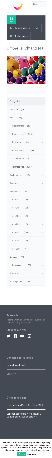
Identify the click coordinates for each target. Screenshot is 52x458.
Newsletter (14, 191)
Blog (11, 117)
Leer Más (31, 454)
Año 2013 (16, 199)
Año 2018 (16, 240)
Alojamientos (18, 126)
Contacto (11, 373)
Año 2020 (13, 109)
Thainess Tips (18, 167)
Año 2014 (16, 208)
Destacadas (17, 265)
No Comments (21, 36)
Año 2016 (16, 224)
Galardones (14, 183)
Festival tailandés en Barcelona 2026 (25, 405)
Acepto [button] (22, 454)
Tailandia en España (16, 365)
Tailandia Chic (18, 158)
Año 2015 (16, 216)
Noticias (13, 257)
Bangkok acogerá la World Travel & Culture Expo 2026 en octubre (24, 415)
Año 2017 (16, 232)
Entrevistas (17, 142)
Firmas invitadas (19, 150)
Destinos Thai (18, 134)
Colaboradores (15, 175)
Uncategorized (15, 281)
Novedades (14, 273)
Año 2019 (16, 249)
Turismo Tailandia (22, 28)
